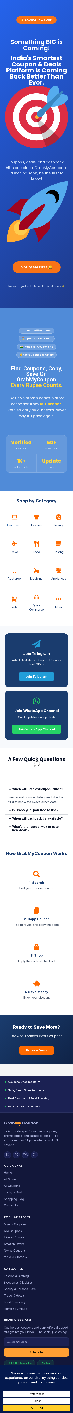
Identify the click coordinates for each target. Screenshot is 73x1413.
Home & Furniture (15, 1308)
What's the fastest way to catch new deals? (36, 828)
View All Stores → (16, 1257)
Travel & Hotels (14, 1295)
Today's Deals (14, 1192)
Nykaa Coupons (15, 1250)
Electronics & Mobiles (18, 1282)
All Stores (10, 1179)
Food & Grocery (14, 1302)
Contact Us (11, 1205)
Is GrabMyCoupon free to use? (35, 810)
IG (7, 1154)
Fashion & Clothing (16, 1276)
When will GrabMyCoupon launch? (37, 789)
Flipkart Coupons (15, 1237)
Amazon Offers (14, 1244)
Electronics (14, 525)
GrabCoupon (21, 1123)
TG (16, 1154)
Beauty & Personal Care (20, 1289)
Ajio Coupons (13, 1231)
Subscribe (36, 1352)
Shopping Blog (14, 1199)
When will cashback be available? (37, 818)
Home (8, 1172)
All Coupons (12, 1185)
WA (25, 1154)
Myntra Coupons (15, 1224)
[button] (36, 789)
